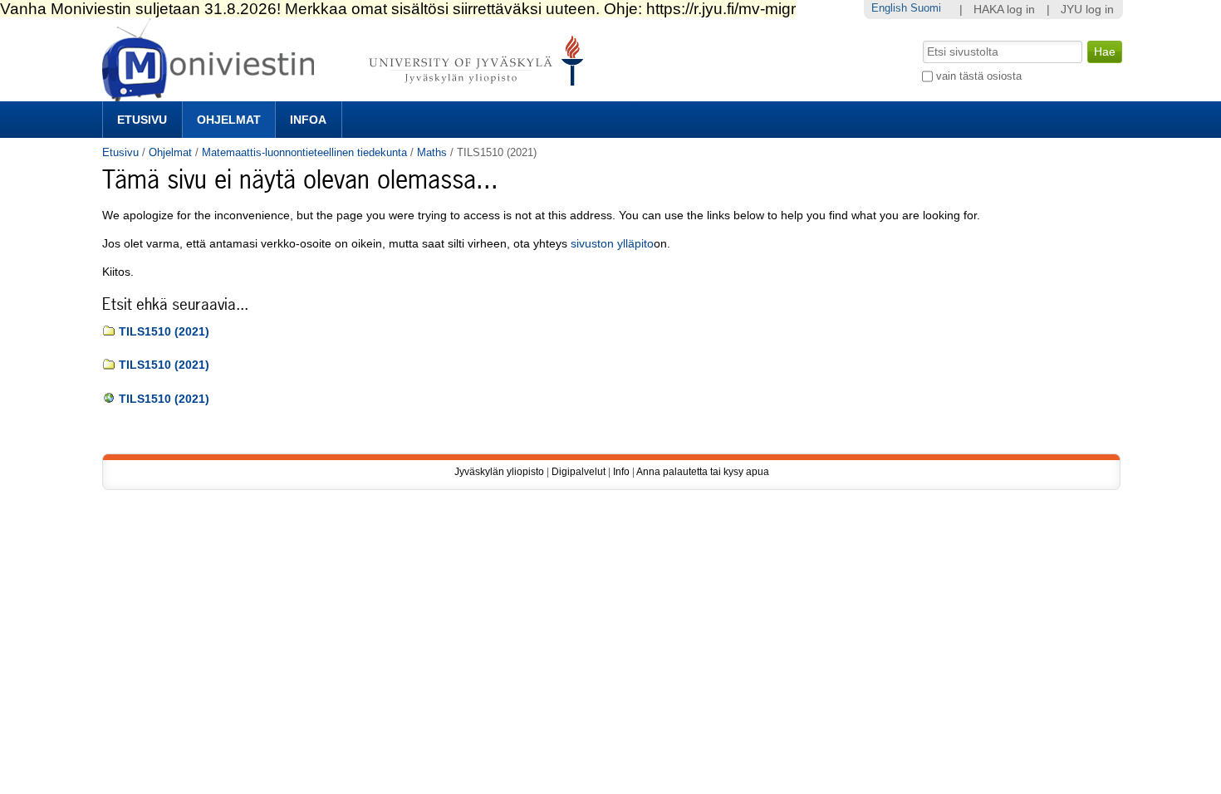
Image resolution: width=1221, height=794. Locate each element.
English (889, 8)
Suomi (925, 8)
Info (621, 472)
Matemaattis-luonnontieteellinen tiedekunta (304, 152)
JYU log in (1087, 9)
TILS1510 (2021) (164, 332)
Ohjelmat (229, 119)
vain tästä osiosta (979, 76)
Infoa (308, 119)
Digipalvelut (579, 472)
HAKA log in (1004, 9)
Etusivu (142, 119)
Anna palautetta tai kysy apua (702, 472)
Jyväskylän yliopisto (499, 472)
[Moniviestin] (347, 94)
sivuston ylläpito (612, 244)
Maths (432, 152)
